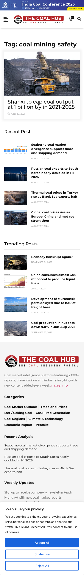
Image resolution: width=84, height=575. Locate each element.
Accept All (42, 542)
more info (59, 385)
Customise (42, 554)
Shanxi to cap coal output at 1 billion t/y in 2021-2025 (41, 104)
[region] (42, 538)
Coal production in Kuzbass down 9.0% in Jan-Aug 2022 (53, 325)
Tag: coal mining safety (40, 44)
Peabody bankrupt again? (52, 257)
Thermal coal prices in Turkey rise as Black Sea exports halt (54, 195)
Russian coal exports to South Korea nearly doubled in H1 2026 (54, 173)
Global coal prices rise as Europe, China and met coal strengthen (53, 216)
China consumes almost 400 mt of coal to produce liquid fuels (53, 279)
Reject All (42, 566)
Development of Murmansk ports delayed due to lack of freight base (53, 303)
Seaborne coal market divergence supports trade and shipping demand (52, 149)
